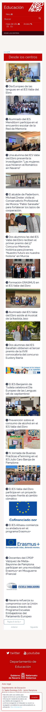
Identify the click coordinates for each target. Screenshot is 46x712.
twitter (14, 653)
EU (11, 26)
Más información (16, 707)
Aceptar (34, 697)
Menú (8, 14)
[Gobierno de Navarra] (23, 675)
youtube (33, 653)
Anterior (14, 627)
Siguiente (33, 627)
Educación (14, 7)
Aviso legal (6, 684)
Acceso (27, 24)
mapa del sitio (12, 24)
